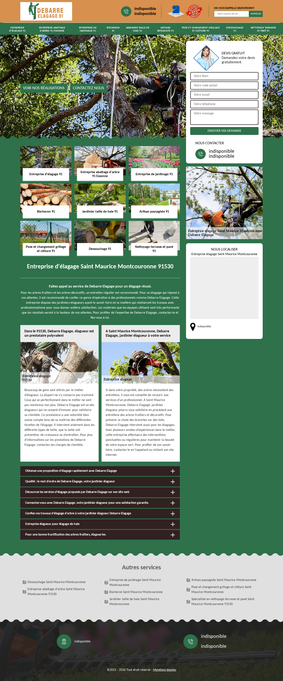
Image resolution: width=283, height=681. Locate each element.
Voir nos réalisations (43, 88)
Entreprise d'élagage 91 (17, 29)
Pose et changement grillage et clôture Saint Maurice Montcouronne (221, 590)
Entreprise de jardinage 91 (88, 29)
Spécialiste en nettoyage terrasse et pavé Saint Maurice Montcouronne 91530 (222, 602)
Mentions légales (164, 670)
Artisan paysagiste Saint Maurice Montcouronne (223, 580)
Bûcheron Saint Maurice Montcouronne (136, 592)
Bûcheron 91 (113, 29)
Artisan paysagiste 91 (165, 29)
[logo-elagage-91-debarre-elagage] (46, 11)
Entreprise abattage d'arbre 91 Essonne (52, 29)
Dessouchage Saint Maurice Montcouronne (57, 582)
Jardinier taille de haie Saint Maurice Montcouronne (134, 602)
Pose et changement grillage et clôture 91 (201, 29)
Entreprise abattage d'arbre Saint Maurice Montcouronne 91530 (56, 592)
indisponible (145, 9)
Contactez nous (88, 88)
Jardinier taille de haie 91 (138, 29)
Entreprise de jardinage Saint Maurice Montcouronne (135, 582)
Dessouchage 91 (234, 29)
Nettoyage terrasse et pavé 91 (263, 29)
